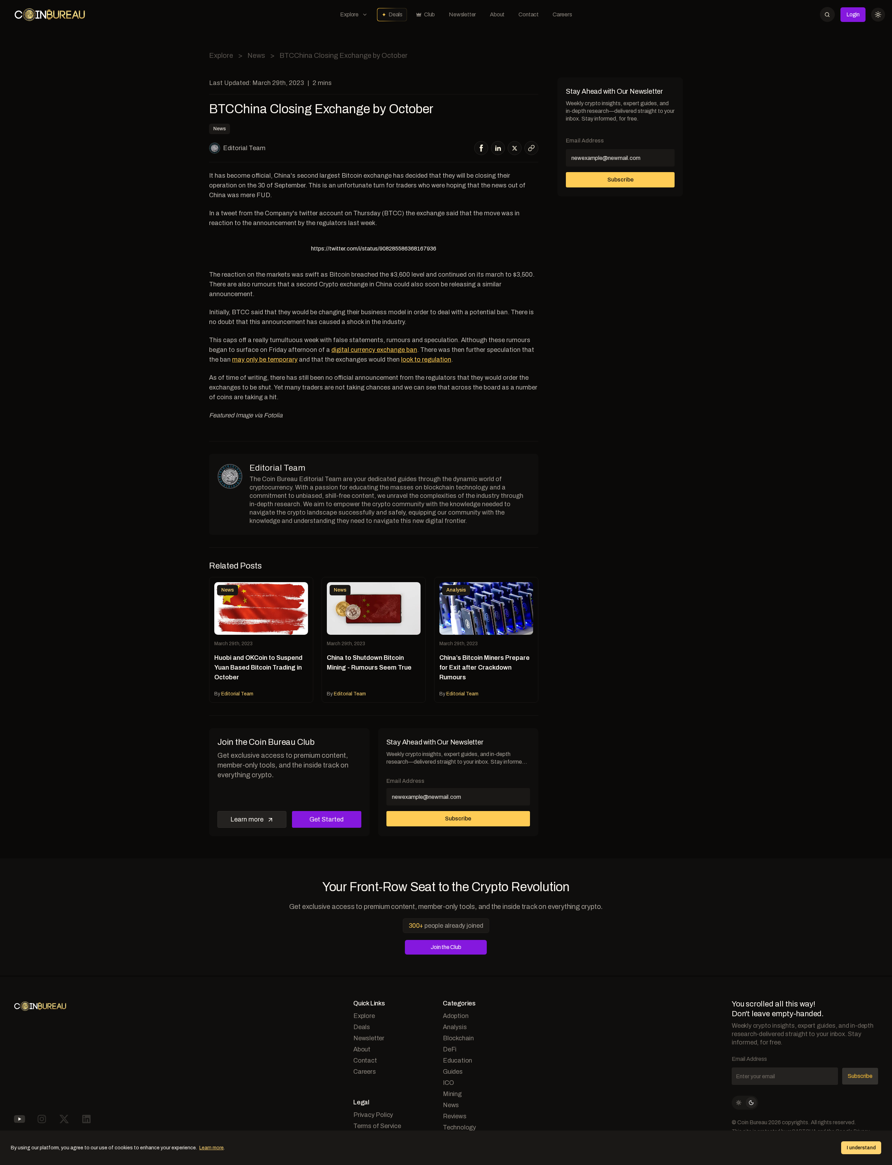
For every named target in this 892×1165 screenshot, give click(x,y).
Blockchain (458, 1038)
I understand (861, 1147)
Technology (459, 1127)
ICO (448, 1082)
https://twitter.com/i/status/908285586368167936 (373, 249)
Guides (453, 1071)
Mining (452, 1093)
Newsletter (462, 14)
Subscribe (458, 818)
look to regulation (426, 359)
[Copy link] (531, 148)
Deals (395, 14)
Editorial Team (244, 148)
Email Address (405, 781)
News (256, 55)
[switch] (745, 1103)
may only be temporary (265, 359)
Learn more (246, 819)
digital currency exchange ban (374, 349)
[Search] (827, 14)
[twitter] (514, 148)
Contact (528, 14)
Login (853, 14)
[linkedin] (498, 148)
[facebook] (481, 148)
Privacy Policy (373, 1114)
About (497, 14)
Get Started (326, 819)
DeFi (449, 1049)
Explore (349, 14)
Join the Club (446, 947)
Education (457, 1060)
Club (429, 14)
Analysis (455, 1027)
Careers (562, 14)
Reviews (455, 1116)
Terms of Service (377, 1125)
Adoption (455, 1015)
